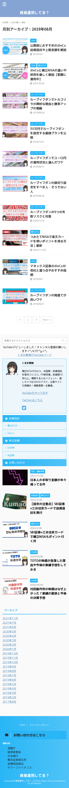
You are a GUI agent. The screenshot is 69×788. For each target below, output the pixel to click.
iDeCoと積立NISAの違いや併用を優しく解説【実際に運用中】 (48, 74)
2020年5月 (9, 631)
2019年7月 (9, 675)
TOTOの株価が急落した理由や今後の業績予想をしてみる (48, 565)
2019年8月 (9, 671)
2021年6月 (9, 627)
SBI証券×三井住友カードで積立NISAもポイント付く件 (47, 536)
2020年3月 (9, 640)
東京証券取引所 (17, 760)
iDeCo (10, 433)
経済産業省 (14, 752)
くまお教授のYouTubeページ (35, 355)
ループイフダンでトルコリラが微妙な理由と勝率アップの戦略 (48, 103)
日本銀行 (13, 756)
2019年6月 (9, 680)
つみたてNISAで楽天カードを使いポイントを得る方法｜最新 (48, 241)
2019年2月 (9, 697)
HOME (22, 725)
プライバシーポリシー (39, 725)
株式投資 (14, 440)
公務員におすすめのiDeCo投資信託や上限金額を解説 (48, 47)
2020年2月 (9, 645)
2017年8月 (9, 702)
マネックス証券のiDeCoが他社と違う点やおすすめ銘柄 (48, 270)
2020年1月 (9, 649)
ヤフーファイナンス (20, 767)
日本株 (10, 447)
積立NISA (12, 425)
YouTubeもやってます (35, 393)
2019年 (15, 22)
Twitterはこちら (32, 400)
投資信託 (14, 418)
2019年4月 (9, 688)
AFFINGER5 (35, 783)
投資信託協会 (16, 764)
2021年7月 (9, 623)
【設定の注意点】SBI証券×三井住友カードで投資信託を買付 (47, 508)
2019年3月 (9, 693)
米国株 (10, 455)
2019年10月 (10, 662)
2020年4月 (9, 636)
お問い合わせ (17, 462)
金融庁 (12, 748)
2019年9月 (9, 666)
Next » (47, 319)
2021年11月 (10, 618)
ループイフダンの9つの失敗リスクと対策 (47, 214)
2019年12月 (10, 653)
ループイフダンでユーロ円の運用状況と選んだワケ (48, 160)
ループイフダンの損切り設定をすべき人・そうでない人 (48, 187)
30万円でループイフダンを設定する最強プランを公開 (48, 133)
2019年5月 (9, 684)
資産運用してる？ (34, 12)
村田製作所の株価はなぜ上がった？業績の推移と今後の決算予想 (48, 593)
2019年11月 (10, 658)
